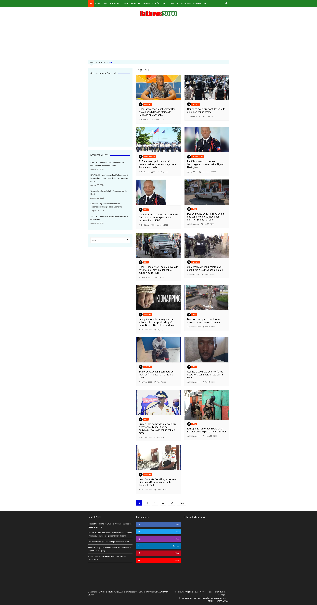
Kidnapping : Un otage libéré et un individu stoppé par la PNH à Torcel (206, 430)
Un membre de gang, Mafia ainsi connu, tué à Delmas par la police (205, 268)
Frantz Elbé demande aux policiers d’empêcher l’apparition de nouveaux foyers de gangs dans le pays (157, 428)
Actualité (147, 104)
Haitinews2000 (146, 330)
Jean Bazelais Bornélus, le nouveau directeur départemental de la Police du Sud (158, 482)
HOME (97, 3)
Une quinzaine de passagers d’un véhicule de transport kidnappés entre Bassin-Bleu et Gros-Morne (157, 322)
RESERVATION (199, 3)
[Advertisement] (158, 38)
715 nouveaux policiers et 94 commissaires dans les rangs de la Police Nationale (157, 164)
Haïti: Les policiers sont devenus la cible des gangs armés (206, 110)
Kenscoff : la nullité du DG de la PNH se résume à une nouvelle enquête (107, 164)
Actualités (114, 3)
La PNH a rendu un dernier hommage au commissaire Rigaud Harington (205, 164)
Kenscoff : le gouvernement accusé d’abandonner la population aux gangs (106, 205)
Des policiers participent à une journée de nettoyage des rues (203, 321)
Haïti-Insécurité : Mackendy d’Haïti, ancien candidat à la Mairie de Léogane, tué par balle (158, 112)
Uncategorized (149, 157)
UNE (105, 3)
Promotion (186, 3)
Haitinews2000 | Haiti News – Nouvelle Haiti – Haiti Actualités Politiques (200, 593)
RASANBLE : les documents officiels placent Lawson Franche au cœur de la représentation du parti (109, 178)
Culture (125, 3)
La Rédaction (194, 224)
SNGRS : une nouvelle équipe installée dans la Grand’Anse (109, 218)
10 (172, 503)
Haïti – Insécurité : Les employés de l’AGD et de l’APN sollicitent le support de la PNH (158, 269)
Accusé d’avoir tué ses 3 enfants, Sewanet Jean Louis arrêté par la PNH (205, 374)
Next (182, 503)
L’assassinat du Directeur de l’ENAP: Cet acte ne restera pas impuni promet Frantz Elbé (158, 217)
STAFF (210, 601)
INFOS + (174, 3)
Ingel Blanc (145, 119)
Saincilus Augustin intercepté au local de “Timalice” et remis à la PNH (156, 374)
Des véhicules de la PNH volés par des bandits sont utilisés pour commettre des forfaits (206, 216)
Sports (165, 3)
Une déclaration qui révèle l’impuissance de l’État (108, 192)
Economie (135, 3)
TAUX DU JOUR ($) (151, 3)
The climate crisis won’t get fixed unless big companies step (202, 598)
